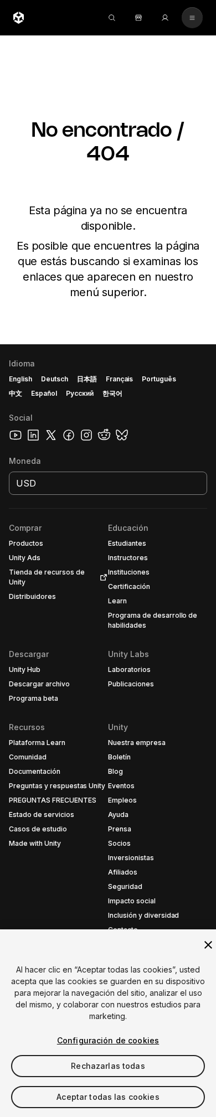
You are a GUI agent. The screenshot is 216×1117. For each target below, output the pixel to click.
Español (44, 393)
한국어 (112, 393)
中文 (15, 393)
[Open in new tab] (101, 577)
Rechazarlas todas (108, 1066)
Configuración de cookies (108, 1040)
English (20, 379)
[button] (108, 730)
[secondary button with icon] (192, 17)
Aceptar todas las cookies (108, 1097)
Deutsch (54, 379)
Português (159, 379)
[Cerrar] (208, 945)
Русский (80, 393)
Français (119, 379)
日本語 (87, 379)
